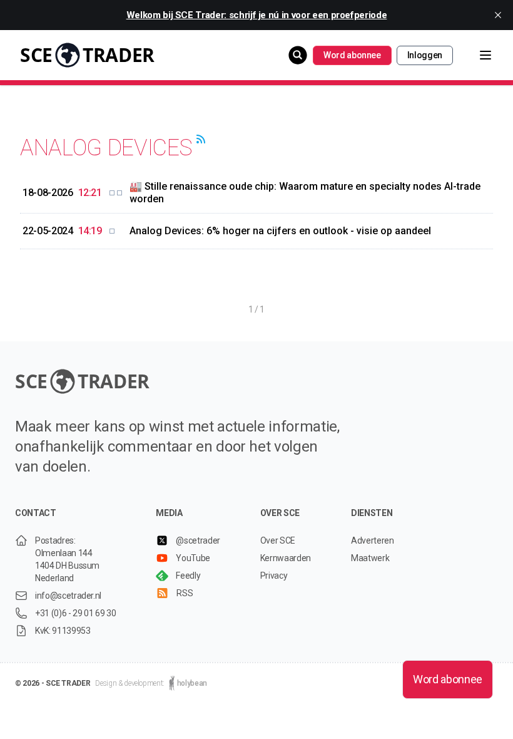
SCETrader (87, 55)
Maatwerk (370, 558)
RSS (184, 593)
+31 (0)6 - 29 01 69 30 (75, 613)
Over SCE (277, 540)
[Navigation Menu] (475, 55)
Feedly (188, 576)
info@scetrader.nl (68, 596)
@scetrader (198, 540)
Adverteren (372, 540)
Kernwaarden (285, 558)
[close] (498, 15)
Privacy (274, 576)
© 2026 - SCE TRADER (52, 683)
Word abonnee (352, 55)
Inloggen (424, 55)
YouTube (193, 558)
